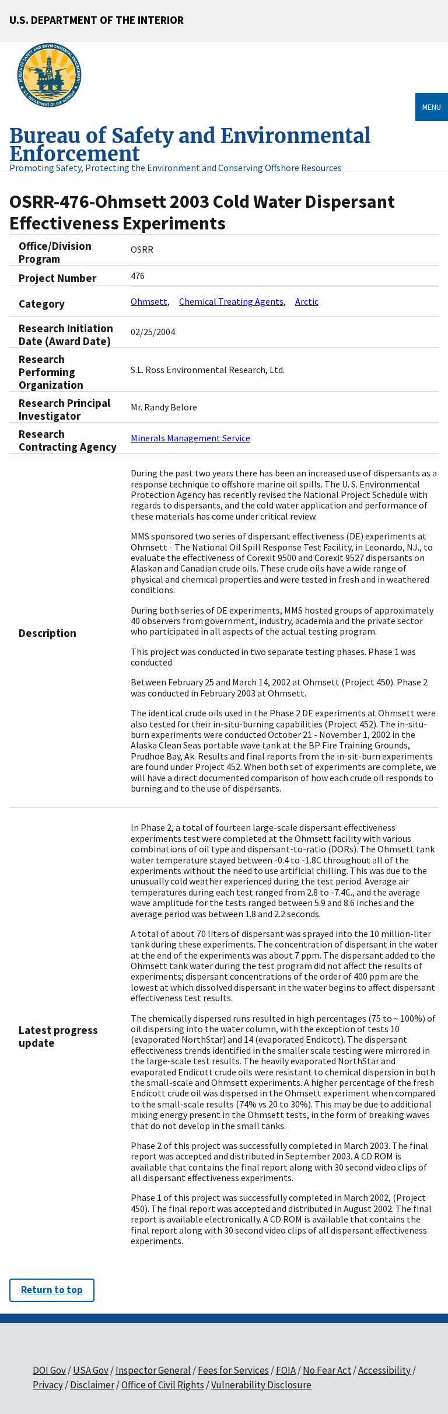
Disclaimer (92, 1384)
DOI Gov (49, 1370)
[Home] (54, 75)
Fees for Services (233, 1370)
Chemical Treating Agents (231, 301)
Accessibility (384, 1370)
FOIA (286, 1370)
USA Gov (90, 1370)
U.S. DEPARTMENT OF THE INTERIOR (96, 20)
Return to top (52, 1289)
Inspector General (153, 1370)
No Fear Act (327, 1370)
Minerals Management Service (190, 438)
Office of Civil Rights (162, 1384)
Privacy (48, 1384)
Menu (431, 107)
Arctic (306, 301)
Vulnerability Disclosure (261, 1384)
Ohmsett (149, 301)
